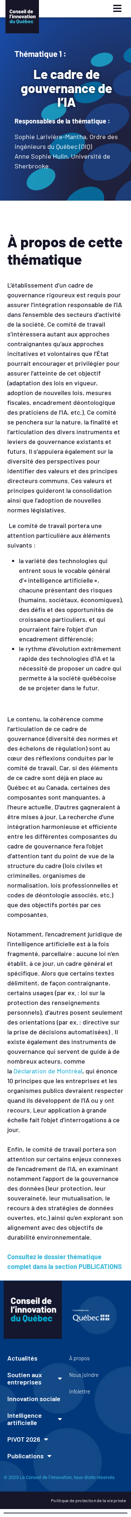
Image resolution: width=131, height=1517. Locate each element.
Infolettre (79, 1391)
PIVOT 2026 (23, 1439)
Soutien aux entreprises (24, 1378)
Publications (25, 1456)
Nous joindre (84, 1374)
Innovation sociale (33, 1399)
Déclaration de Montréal (47, 1071)
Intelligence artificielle (24, 1418)
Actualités (22, 1358)
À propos (79, 1358)
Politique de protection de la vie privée (88, 1500)
